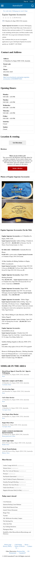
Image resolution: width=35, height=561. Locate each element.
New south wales (7, 11)
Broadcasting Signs (8, 389)
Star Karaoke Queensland (13, 476)
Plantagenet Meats (8, 529)
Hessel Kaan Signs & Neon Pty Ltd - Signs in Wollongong (16, 372)
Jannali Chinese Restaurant (10, 510)
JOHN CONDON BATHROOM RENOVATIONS (12, 432)
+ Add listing (18, 544)
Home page (7, 544)
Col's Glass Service (8, 397)
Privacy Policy (7, 546)
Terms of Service (19, 546)
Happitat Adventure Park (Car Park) (16, 490)
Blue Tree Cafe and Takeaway (14, 471)
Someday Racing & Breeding (14, 482)
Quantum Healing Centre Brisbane (12, 504)
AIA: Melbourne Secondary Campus (12, 518)
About (26, 544)
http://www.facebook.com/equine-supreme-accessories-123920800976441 (16, 78)
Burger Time (6, 513)
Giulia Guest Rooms (12, 487)
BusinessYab (21, 551)
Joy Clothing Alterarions (9, 526)
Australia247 (17, 5)
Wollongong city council (18, 11)
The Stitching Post (8, 521)
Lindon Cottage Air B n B (13, 465)
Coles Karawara (7, 501)
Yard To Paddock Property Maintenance (17, 479)
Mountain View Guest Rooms (14, 484)
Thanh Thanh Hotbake (9, 449)
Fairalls (4, 406)
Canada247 (22, 553)
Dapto (26, 11)
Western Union (10, 468)
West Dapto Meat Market (10, 414)
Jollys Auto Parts (7, 524)
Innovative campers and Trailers (12, 381)
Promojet (9, 473)
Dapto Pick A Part (8, 423)
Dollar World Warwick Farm (10, 507)
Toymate (5, 515)
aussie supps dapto (8, 440)
